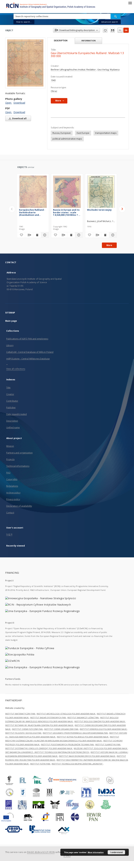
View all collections (15, 368)
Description (12, 420)
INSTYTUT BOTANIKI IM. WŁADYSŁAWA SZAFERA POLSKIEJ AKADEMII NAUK (39, 725)
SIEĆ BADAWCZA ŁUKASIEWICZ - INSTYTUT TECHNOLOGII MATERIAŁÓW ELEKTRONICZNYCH (47, 752)
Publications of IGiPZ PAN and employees (27, 338)
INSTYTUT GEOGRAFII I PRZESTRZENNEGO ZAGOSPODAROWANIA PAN (75, 733)
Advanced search (109, 21)
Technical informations (17, 466)
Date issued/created (16, 414)
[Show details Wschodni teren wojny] (112, 235)
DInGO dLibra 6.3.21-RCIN (41, 852)
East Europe (83, 133)
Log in (9, 534)
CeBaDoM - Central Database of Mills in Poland (29, 352)
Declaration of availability (19, 505)
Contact (10, 512)
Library (9, 345)
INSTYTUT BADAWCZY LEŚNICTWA (83, 717)
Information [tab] (88, 40)
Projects (10, 459)
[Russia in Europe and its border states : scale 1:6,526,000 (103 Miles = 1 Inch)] (67, 193)
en (126, 30)
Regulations (12, 486)
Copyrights (11, 479)
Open (8, 102)
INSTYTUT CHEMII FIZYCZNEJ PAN (27, 729)
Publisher (11, 407)
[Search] (116, 16)
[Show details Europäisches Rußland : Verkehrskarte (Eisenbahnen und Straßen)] (44, 235)
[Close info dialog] (112, 30)
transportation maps (106, 133)
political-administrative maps (67, 138)
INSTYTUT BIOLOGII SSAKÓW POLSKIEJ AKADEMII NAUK (99, 721)
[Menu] (130, 3)
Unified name (13, 427)
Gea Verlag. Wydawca (108, 69)
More (109, 245)
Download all (19, 118)
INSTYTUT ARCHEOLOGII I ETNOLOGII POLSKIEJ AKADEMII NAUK (66, 713)
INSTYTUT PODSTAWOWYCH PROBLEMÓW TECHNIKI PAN (67, 744)
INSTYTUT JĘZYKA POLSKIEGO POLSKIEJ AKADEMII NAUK (83, 736)
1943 (53, 80)
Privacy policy (13, 499)
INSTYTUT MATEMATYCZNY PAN (20, 713)
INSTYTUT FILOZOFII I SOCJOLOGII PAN (23, 733)
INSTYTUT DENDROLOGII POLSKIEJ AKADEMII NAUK (103, 729)
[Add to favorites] (105, 30)
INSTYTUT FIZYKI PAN (40, 763)
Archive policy (13, 492)
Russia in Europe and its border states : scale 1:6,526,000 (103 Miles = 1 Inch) (66, 212)
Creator (10, 394)
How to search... (24, 21)
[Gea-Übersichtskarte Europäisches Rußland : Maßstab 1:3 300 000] (25, 63)
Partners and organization (19, 452)
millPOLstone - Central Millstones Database (28, 358)
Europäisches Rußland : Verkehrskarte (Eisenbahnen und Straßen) (32, 212)
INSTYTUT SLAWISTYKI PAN (108, 744)
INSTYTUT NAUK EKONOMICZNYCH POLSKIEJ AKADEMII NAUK (87, 756)
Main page (11, 320)
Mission (10, 446)
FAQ (8, 472)
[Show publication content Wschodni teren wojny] (105, 235)
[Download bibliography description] (29, 235)
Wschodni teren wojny (99, 209)
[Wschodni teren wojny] (101, 193)
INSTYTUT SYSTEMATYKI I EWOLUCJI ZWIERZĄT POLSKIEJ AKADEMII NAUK (39, 748)
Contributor (12, 400)
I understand (116, 852)
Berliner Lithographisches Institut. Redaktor (73, 69)
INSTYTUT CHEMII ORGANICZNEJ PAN (61, 729)
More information (96, 852)
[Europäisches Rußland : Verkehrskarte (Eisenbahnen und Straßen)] (33, 193)
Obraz (54, 91)
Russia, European (62, 133)
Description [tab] (60, 40)
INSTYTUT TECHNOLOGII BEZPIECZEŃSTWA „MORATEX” (77, 763)
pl (120, 30)
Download (19, 102)
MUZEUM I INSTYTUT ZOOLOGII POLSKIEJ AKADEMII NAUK (101, 748)
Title (8, 387)
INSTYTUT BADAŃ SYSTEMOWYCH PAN (48, 717)
